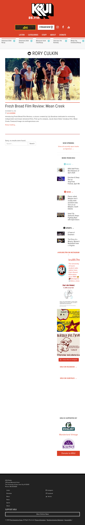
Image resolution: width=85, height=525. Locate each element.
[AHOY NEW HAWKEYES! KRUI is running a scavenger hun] (68, 296)
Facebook (50, 493)
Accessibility (68, 520)
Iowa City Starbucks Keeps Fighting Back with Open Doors (73, 216)
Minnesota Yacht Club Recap (41, 42)
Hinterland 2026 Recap (6, 42)
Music (8, 496)
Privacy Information (40, 520)
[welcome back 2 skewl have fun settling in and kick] (68, 320)
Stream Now (45, 27)
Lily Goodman (11, 113)
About (53, 35)
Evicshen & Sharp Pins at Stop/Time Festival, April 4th (74, 180)
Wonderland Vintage (68, 434)
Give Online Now (42, 514)
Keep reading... (10, 125)
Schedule (9, 493)
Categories (33, 35)
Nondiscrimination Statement (55, 520)
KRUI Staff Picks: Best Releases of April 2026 (73, 171)
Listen (22, 35)
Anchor (49, 496)
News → (70, 192)
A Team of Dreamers (71, 233)
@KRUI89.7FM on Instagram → (68, 253)
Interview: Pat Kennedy (57, 42)
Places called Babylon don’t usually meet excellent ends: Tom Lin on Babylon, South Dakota (73, 202)
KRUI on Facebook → (68, 367)
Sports (8, 503)
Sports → (70, 228)
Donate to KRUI (68, 453)
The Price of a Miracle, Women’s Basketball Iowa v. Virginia (74, 242)
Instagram (50, 490)
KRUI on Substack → (68, 378)
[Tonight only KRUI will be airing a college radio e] (68, 344)
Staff (44, 35)
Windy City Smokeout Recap (76, 42)
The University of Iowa (16, 520)
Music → (69, 164)
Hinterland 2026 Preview (24, 42)
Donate (62, 35)
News (8, 499)
